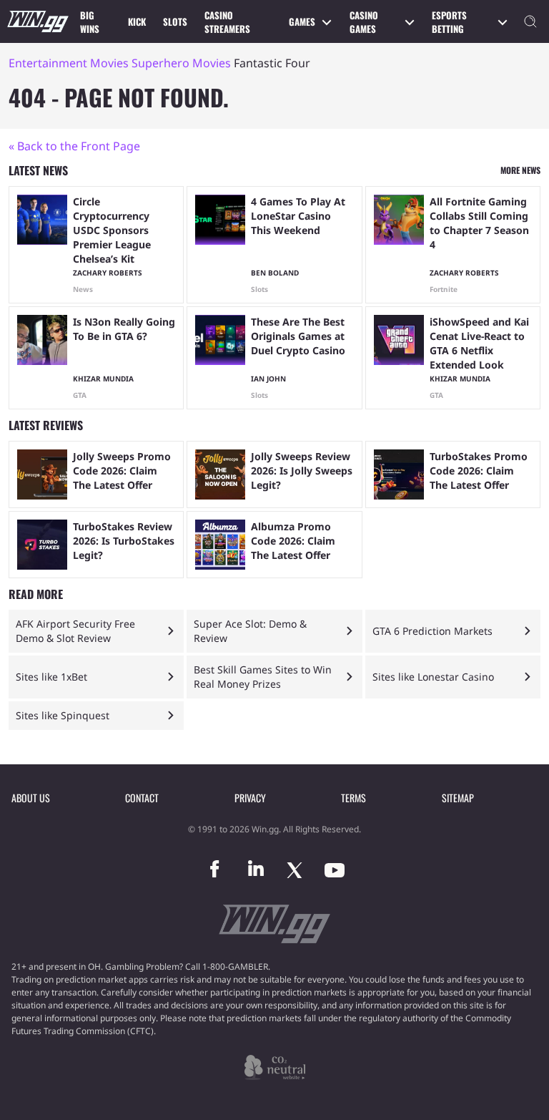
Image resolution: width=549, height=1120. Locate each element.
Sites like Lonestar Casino (433, 676)
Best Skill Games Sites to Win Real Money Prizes (263, 677)
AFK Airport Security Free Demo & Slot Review (75, 631)
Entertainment (48, 63)
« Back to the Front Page (74, 146)
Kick (137, 21)
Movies (109, 63)
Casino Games (364, 22)
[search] (530, 21)
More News (520, 170)
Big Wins (89, 22)
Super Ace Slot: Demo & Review (250, 631)
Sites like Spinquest (62, 715)
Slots (175, 21)
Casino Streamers (227, 22)
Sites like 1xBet (51, 676)
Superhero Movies (181, 63)
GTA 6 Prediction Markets (432, 631)
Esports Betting (449, 22)
